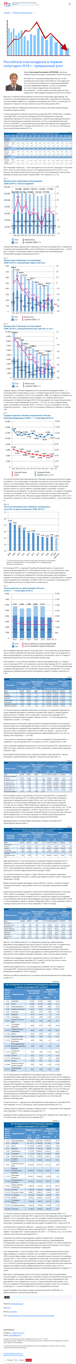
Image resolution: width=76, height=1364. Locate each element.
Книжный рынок (17, 1304)
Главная (7, 13)
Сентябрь (13, 1312)
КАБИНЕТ (22, 1360)
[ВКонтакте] (5, 1297)
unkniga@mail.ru (14, 1335)
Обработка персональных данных (13, 1355)
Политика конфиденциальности (13, 1353)
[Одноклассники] (8, 1297)
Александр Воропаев (35, 1315)
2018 (8, 1308)
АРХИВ (29, 1360)
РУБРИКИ (10, 1360)
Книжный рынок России (17, 1315)
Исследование (48, 1315)
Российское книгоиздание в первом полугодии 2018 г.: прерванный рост (33, 63)
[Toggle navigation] (69, 4)
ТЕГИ (16, 1360)
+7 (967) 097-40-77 (17, 1333)
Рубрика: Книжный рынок (22, 13)
